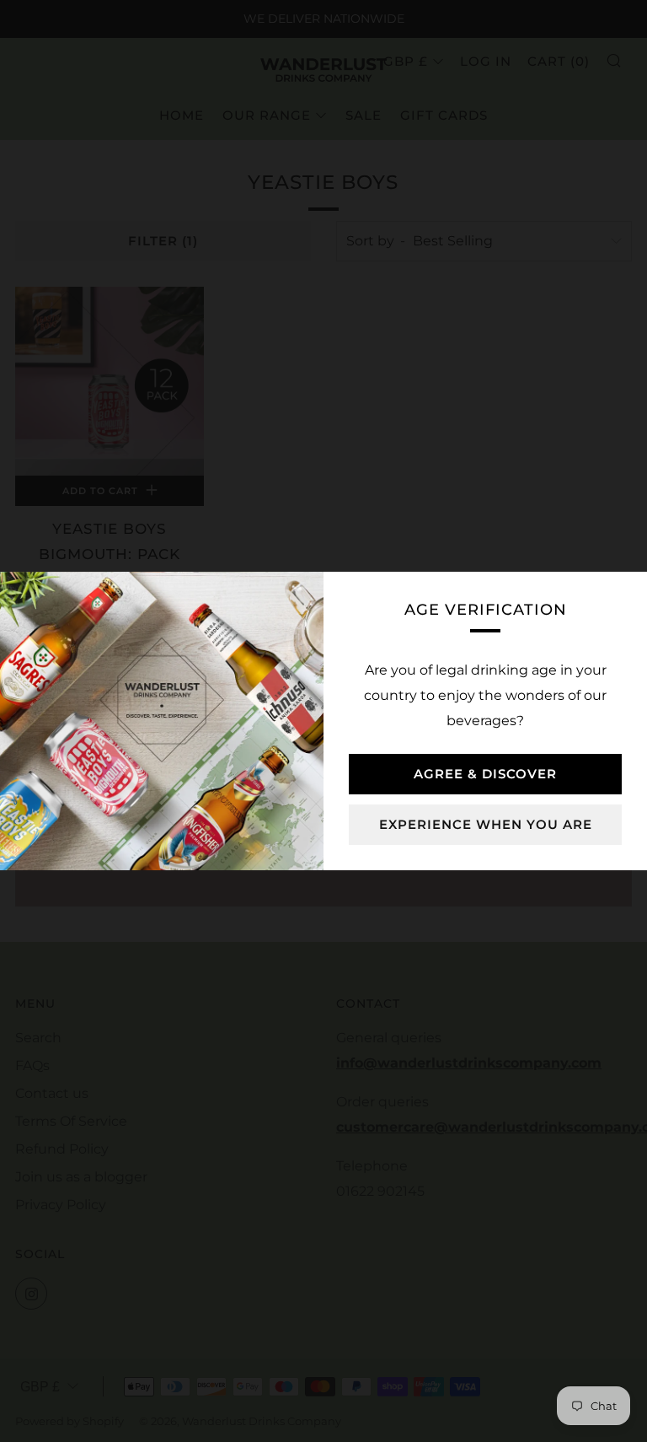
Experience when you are (485, 824)
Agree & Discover (485, 774)
